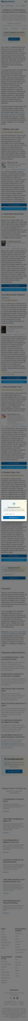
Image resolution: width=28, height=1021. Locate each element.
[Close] (25, 502)
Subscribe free (13, 517)
